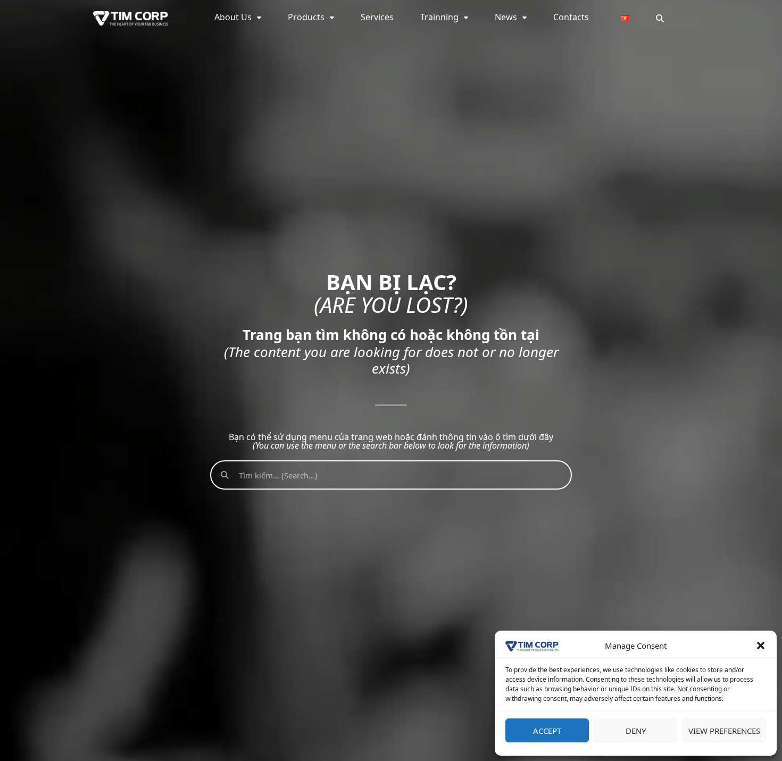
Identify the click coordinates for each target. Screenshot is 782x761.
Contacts (571, 17)
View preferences (724, 730)
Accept (547, 730)
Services (377, 17)
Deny (636, 730)
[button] (760, 645)
